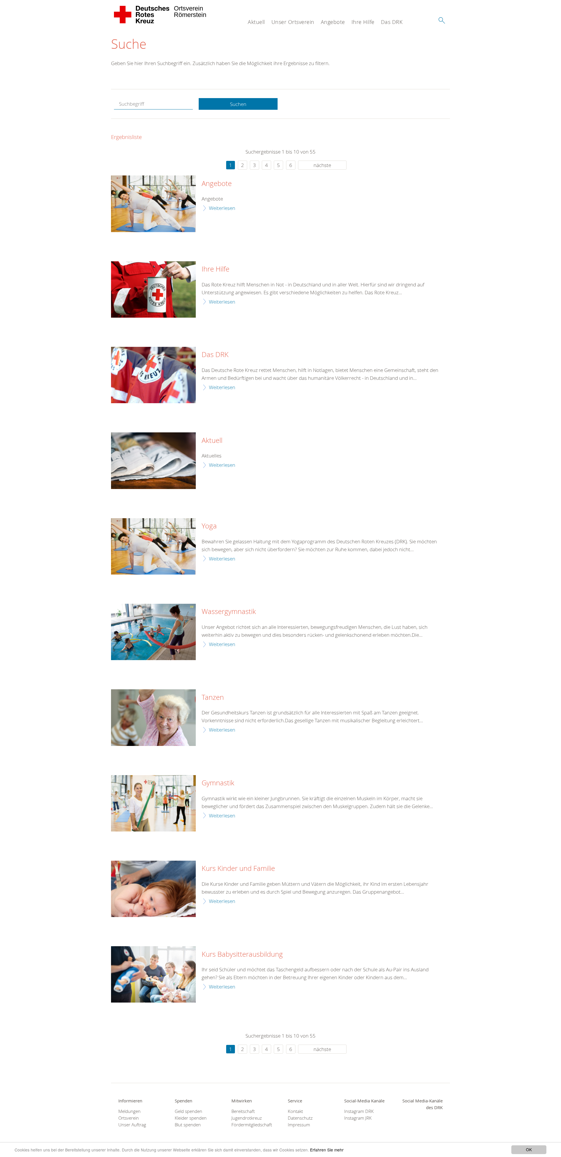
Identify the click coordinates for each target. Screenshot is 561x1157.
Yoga (209, 526)
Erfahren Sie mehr (327, 1150)
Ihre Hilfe (363, 21)
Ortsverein (128, 1118)
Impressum (299, 1125)
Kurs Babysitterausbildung (242, 954)
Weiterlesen (222, 208)
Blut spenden (188, 1125)
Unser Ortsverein (292, 21)
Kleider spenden (191, 1118)
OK (529, 1149)
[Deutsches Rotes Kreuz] (142, 14)
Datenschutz (300, 1118)
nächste (322, 165)
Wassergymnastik (229, 611)
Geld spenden (188, 1111)
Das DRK (392, 21)
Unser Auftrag (132, 1125)
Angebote (333, 21)
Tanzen (213, 697)
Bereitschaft (243, 1111)
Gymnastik (218, 783)
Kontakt (295, 1111)
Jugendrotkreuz (246, 1118)
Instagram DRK (359, 1111)
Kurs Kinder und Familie (238, 868)
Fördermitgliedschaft (251, 1125)
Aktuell (256, 21)
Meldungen (129, 1111)
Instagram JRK (358, 1118)
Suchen (238, 104)
